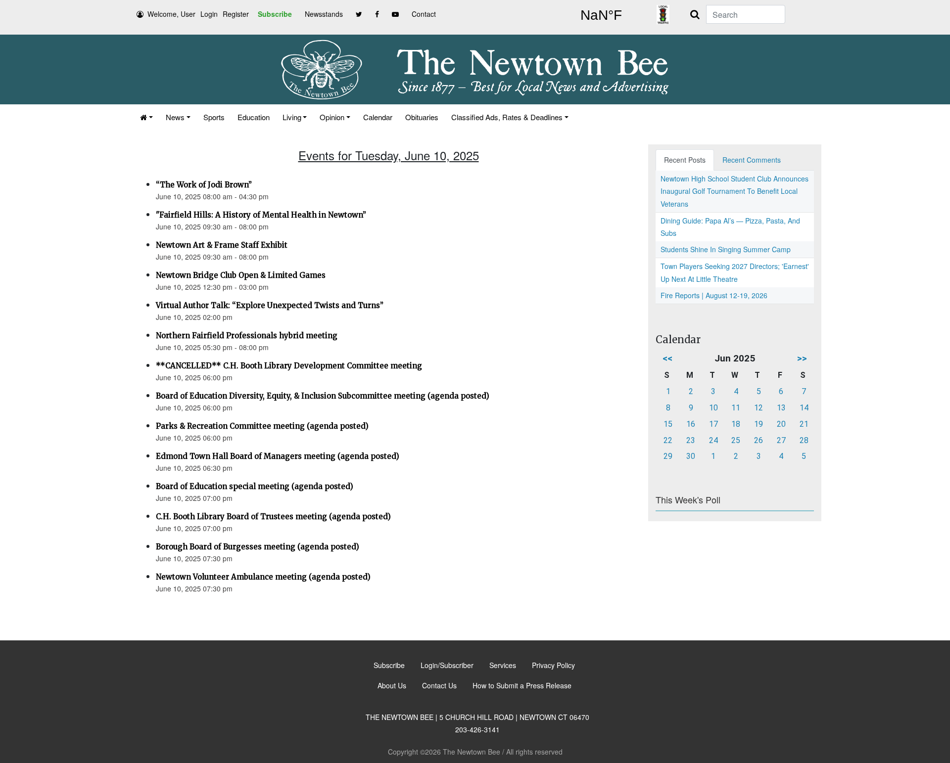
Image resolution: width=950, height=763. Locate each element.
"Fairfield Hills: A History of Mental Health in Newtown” (261, 215)
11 (735, 407)
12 (758, 407)
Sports (214, 117)
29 (668, 456)
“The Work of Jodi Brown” (204, 184)
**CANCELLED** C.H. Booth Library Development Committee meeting (289, 365)
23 (690, 440)
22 (668, 440)
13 (781, 407)
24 (713, 440)
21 (804, 424)
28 (804, 440)
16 (690, 424)
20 (781, 424)
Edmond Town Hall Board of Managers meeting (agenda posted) (277, 456)
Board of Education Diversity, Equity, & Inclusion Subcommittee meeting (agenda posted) (322, 396)
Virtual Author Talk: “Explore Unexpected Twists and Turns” (269, 305)
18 (735, 424)
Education (254, 117)
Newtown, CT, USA (601, 15)
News (175, 117)
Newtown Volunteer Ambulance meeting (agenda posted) (263, 577)
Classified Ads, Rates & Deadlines (507, 117)
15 (668, 424)
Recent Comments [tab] (751, 160)
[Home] (146, 117)
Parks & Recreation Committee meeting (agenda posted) (262, 426)
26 (758, 440)
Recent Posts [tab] (685, 160)
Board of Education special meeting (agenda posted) (254, 486)
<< (667, 358)
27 (781, 440)
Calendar (377, 117)
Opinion (332, 117)
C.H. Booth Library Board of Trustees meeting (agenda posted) (273, 516)
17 (713, 424)
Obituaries (421, 117)
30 (690, 456)
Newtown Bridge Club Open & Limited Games (241, 275)
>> (802, 358)
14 (804, 407)
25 (735, 440)
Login (209, 14)
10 (713, 407)
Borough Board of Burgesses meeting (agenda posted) (257, 546)
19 (758, 424)
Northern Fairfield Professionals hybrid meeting (246, 335)
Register (236, 14)
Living (292, 117)
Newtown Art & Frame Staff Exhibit (221, 245)
